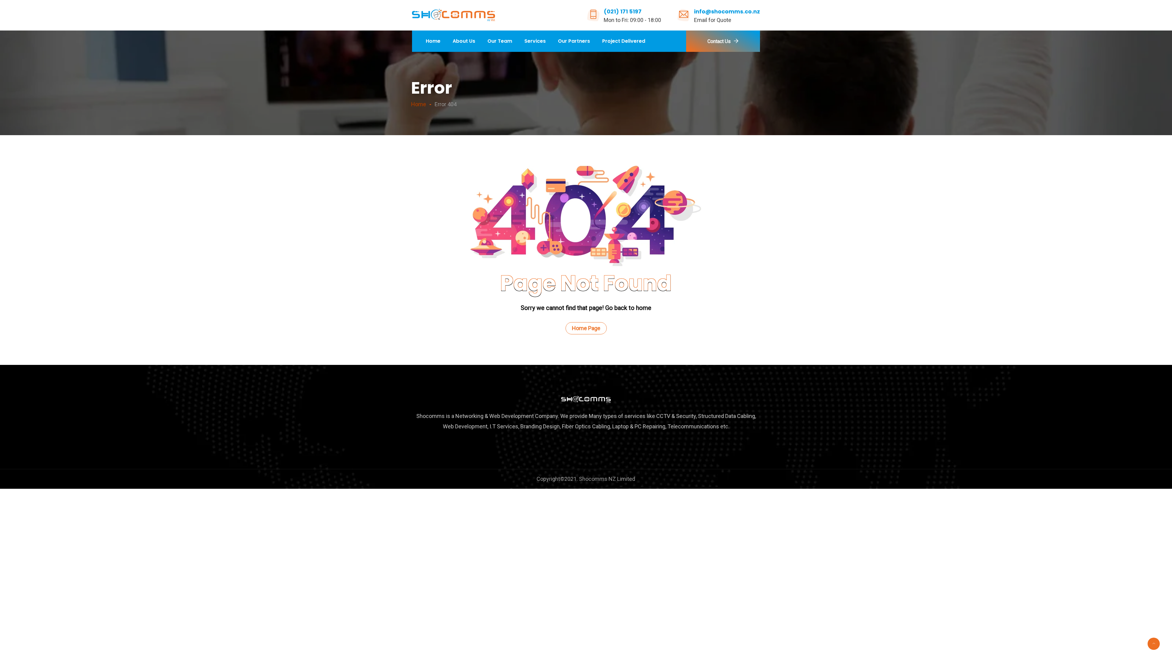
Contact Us (719, 41)
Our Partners (574, 41)
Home (433, 41)
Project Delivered (623, 41)
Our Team (499, 41)
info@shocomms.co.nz (727, 11)
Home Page (586, 328)
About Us (464, 41)
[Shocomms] (453, 15)
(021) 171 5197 (623, 11)
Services (535, 41)
